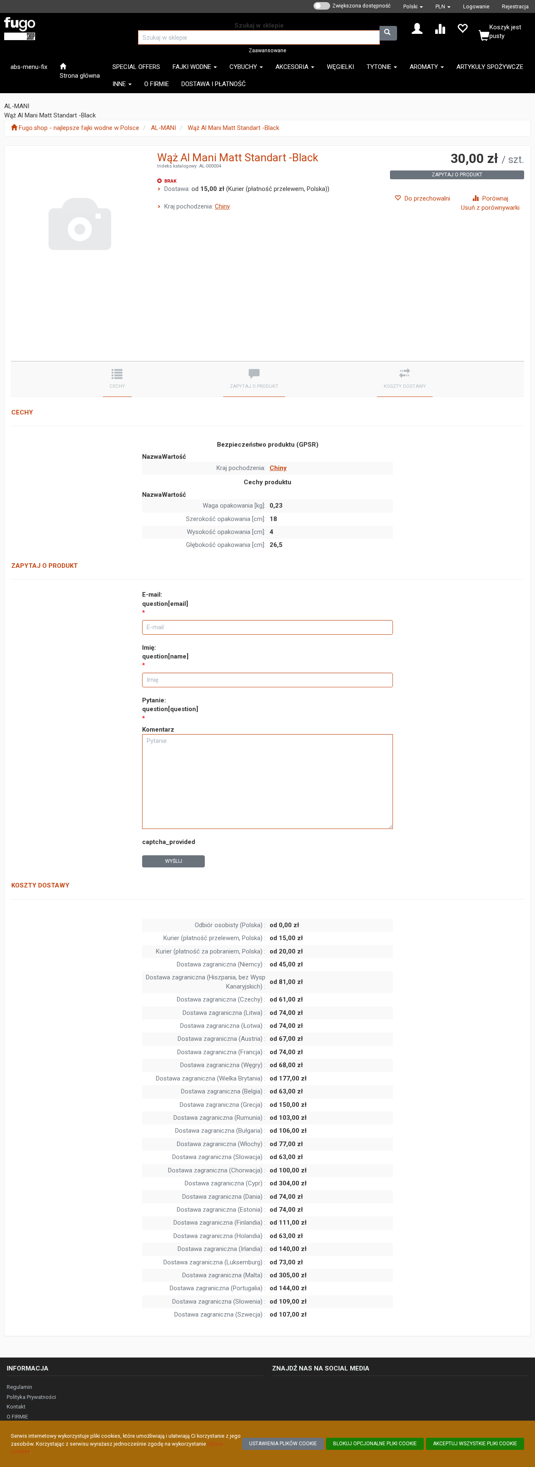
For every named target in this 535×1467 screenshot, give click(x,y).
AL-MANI (163, 128)
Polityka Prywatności (31, 1397)
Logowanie (476, 6)
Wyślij (173, 861)
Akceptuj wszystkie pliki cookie (475, 1444)
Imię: (165, 652)
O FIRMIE (17, 1417)
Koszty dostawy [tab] (405, 386)
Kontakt (16, 1406)
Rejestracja (515, 6)
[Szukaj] (388, 33)
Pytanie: (170, 705)
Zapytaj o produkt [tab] (254, 386)
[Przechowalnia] (462, 28)
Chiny (222, 206)
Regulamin (19, 1387)
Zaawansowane (267, 50)
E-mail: (165, 599)
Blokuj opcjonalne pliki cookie (375, 1444)
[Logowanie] (417, 28)
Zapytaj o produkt (457, 175)
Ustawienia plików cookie (283, 1444)
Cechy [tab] (117, 386)
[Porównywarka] (440, 28)
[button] (413, 6)
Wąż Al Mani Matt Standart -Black (233, 128)
